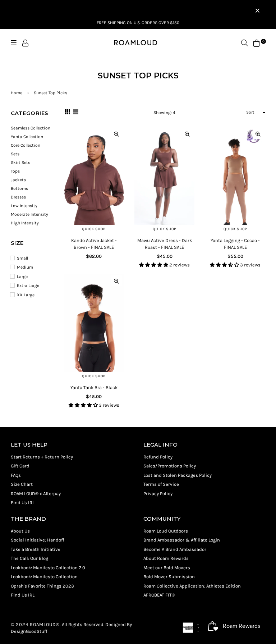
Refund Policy (157, 457)
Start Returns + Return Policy (42, 457)
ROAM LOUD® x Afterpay (36, 493)
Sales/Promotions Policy (169, 466)
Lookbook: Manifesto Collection (44, 576)
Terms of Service (161, 484)
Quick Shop (94, 229)
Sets (15, 153)
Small (22, 258)
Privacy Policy (157, 493)
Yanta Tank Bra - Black (94, 387)
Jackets (18, 179)
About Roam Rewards (166, 558)
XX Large (25, 294)
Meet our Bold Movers (166, 567)
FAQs (16, 475)
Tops (15, 171)
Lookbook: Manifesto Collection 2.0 (48, 567)
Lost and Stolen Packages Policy (177, 475)
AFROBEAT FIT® (159, 595)
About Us (20, 531)
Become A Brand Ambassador (174, 549)
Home (16, 92)
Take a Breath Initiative (35, 549)
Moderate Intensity (29, 214)
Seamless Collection (30, 128)
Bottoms (19, 188)
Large (22, 276)
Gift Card (20, 466)
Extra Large (28, 285)
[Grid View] (67, 112)
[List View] (75, 112)
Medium (25, 267)
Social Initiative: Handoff (37, 540)
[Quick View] (116, 133)
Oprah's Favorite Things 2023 (42, 586)
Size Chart (22, 484)
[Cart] (256, 42)
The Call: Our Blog (29, 558)
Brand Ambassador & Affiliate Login (181, 540)
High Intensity (25, 222)
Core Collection (25, 145)
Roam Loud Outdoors (165, 531)
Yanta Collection (27, 136)
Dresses (18, 197)
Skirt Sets (20, 162)
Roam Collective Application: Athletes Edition (192, 586)
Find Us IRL (22, 502)
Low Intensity (24, 205)
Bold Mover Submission (169, 576)
